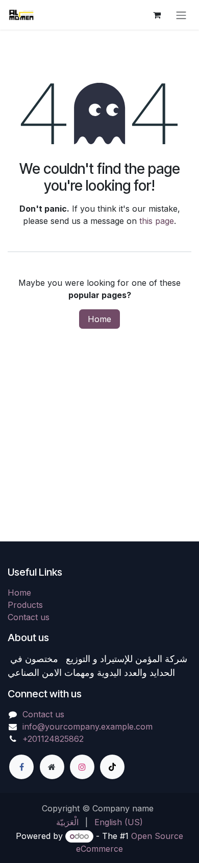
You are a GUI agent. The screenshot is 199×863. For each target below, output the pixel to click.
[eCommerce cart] (156, 15)
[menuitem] (67, 822)
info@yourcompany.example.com (87, 726)
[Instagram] (82, 767)
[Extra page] (52, 767)
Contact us (28, 617)
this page (156, 221)
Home (99, 319)
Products (25, 605)
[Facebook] (21, 767)
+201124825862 (53, 739)
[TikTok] (112, 767)
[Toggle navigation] (181, 15)
